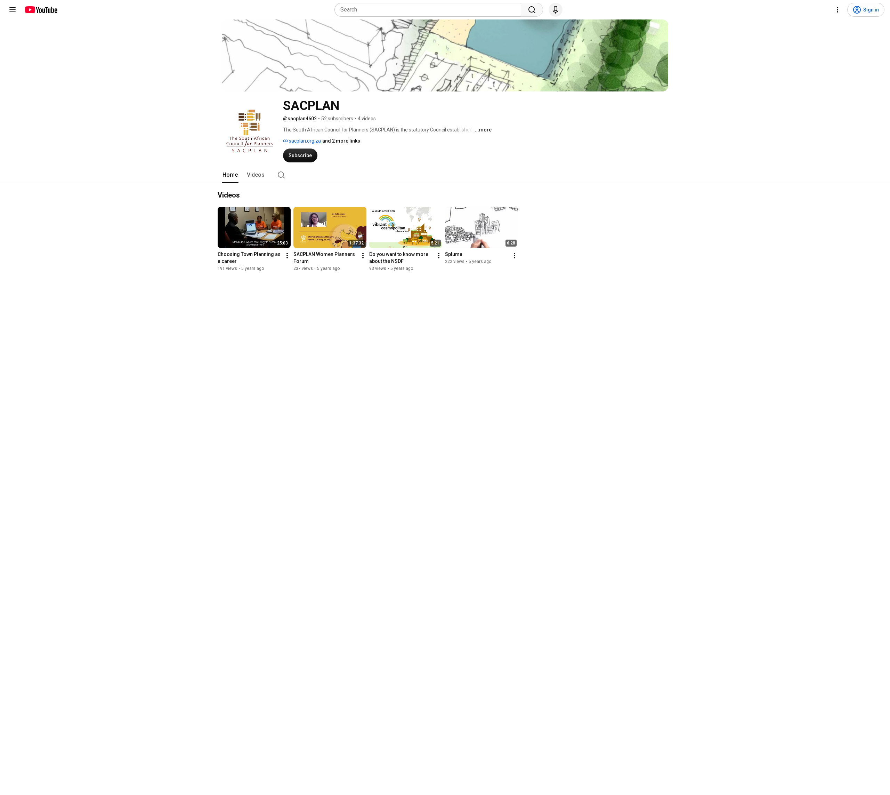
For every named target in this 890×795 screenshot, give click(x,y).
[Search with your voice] (556, 10)
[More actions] (287, 256)
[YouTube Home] (40, 9)
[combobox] (429, 10)
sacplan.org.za (304, 141)
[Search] (532, 10)
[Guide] (12, 10)
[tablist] (445, 175)
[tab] (230, 175)
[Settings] (837, 10)
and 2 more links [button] (341, 141)
